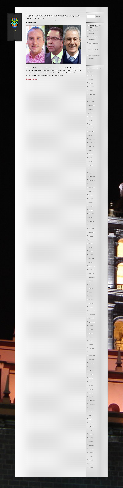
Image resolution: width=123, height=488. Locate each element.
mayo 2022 (91, 247)
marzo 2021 (91, 299)
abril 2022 (91, 251)
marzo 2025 (91, 128)
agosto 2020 (91, 325)
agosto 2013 (91, 452)
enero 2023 (91, 217)
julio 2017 (91, 430)
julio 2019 (91, 374)
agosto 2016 (91, 434)
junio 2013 (91, 460)
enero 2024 (91, 172)
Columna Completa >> (32, 79)
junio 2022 (91, 243)
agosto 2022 (91, 236)
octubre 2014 (91, 449)
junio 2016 (91, 437)
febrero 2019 (91, 393)
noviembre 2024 (92, 142)
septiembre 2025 (92, 105)
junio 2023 (91, 198)
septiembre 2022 (92, 232)
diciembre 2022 (92, 221)
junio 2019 (91, 378)
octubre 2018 (91, 408)
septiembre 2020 (92, 322)
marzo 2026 (91, 83)
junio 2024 (91, 157)
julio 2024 (91, 154)
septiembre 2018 (92, 411)
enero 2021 (91, 307)
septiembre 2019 (92, 367)
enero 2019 (91, 396)
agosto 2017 (91, 426)
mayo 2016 (91, 441)
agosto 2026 (91, 72)
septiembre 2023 (92, 187)
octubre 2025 (91, 101)
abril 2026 (91, 79)
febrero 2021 (91, 303)
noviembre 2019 (92, 359)
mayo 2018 (91, 423)
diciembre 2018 (92, 400)
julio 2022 (91, 240)
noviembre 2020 (92, 314)
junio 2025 (91, 116)
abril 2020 (91, 340)
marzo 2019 (91, 389)
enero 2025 (91, 135)
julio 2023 (91, 195)
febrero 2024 (91, 169)
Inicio (14, 30)
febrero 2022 (91, 258)
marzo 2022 (91, 254)
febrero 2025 (91, 131)
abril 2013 (91, 464)
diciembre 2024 (92, 139)
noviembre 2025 (92, 98)
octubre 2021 (91, 273)
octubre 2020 (91, 318)
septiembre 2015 (92, 445)
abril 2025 (91, 124)
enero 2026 (91, 90)
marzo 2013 (91, 467)
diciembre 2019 (92, 355)
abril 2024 (91, 161)
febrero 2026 (91, 86)
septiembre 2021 (92, 277)
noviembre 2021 (92, 269)
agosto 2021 (91, 281)
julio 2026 (91, 75)
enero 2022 (91, 262)
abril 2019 (91, 385)
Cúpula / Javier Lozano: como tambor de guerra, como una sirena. (53, 17)
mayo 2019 (91, 381)
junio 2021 (91, 288)
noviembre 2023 (92, 180)
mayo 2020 (91, 337)
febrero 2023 (91, 213)
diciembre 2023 (92, 176)
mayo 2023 (91, 202)
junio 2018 (91, 419)
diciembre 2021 (92, 266)
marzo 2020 (91, 344)
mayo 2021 (91, 292)
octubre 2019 (91, 363)
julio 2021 (91, 284)
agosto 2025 (91, 109)
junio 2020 (91, 333)
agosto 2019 (91, 370)
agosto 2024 (91, 150)
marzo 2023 (91, 210)
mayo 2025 (91, 120)
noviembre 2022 (92, 225)
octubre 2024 (91, 146)
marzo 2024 (91, 165)
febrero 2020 (91, 348)
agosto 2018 (91, 415)
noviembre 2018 (92, 404)
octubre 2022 (91, 228)
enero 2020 (91, 352)
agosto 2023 (91, 191)
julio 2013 (91, 456)
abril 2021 (91, 296)
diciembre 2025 (92, 94)
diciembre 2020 (92, 311)
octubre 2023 (91, 184)
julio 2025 (91, 113)
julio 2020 (91, 329)
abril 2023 (91, 206)
